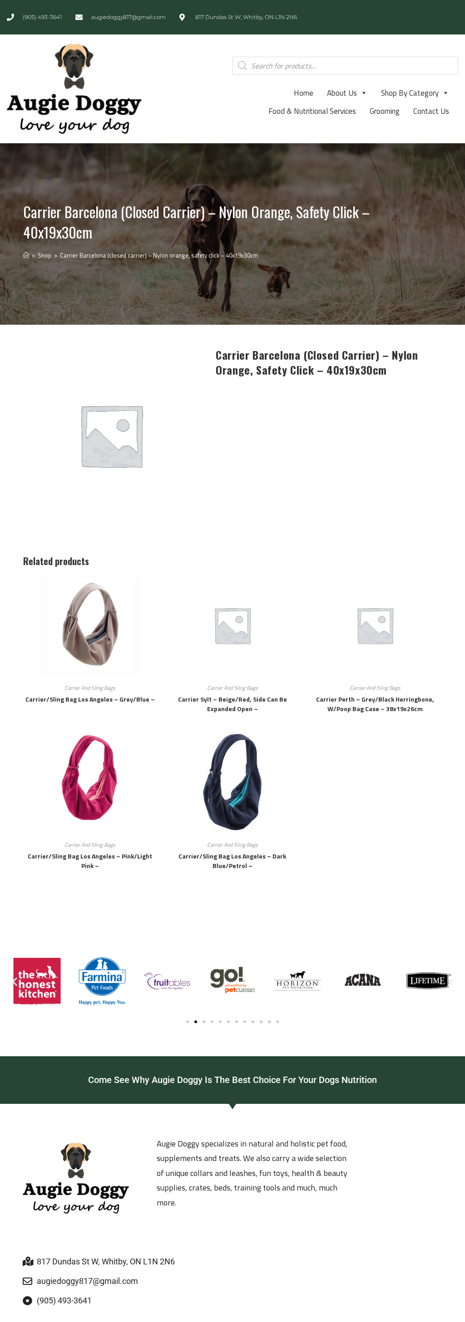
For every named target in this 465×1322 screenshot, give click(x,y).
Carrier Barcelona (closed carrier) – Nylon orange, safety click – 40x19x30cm (159, 255)
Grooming (385, 111)
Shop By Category (410, 93)
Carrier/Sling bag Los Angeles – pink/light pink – (90, 860)
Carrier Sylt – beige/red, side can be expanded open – (232, 703)
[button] (14, 981)
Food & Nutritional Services (312, 111)
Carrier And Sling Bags (89, 687)
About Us (342, 93)
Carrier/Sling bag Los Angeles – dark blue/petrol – (232, 860)
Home (303, 93)
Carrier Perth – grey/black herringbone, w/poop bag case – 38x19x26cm (375, 703)
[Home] (26, 255)
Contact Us (431, 111)
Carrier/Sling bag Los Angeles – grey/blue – (90, 699)
